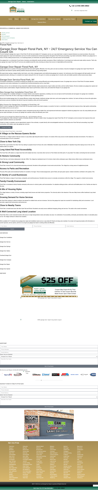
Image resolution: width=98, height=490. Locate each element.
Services (24, 19)
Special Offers (42, 22)
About (16, 19)
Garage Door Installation (38, 19)
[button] (1, 375)
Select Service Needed (6, 354)
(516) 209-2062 (59, 488)
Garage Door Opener (54, 19)
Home (10, 19)
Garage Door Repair (69, 19)
